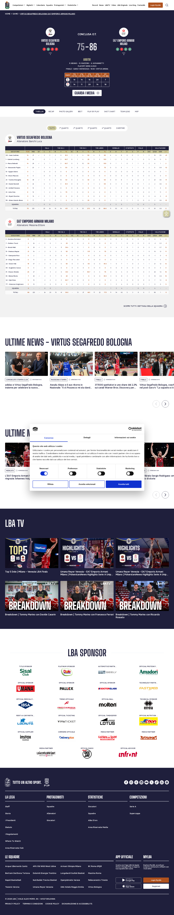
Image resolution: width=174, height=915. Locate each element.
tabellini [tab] (39, 111)
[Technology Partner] (148, 688)
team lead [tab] (125, 111)
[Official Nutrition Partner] (148, 721)
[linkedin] (141, 782)
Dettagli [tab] (87, 437)
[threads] (136, 782)
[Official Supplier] (25, 737)
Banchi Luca (35, 141)
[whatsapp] (162, 782)
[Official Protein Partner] (148, 672)
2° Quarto (78, 128)
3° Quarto (92, 128)
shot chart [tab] (109, 111)
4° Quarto (106, 128)
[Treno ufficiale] (66, 705)
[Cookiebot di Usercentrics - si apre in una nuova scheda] (130, 429)
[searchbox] (87, 3)
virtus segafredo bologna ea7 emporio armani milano (47, 14)
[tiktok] (157, 782)
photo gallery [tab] (66, 111)
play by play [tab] (93, 111)
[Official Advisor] (128, 754)
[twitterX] (152, 782)
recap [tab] (51, 111)
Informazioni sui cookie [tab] (125, 437)
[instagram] (131, 782)
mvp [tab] (137, 111)
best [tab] (80, 111)
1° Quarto (63, 128)
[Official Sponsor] (25, 688)
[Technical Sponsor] (148, 705)
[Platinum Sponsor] (66, 672)
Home (7, 14)
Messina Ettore (37, 225)
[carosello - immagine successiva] (165, 403)
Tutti (52, 128)
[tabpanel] (87, 217)
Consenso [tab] (48, 438)
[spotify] (167, 782)
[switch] (72, 473)
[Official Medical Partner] (25, 705)
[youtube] (146, 782)
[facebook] (126, 782)
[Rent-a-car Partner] (25, 721)
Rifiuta (50, 484)
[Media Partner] (107, 737)
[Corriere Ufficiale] (66, 737)
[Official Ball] (107, 705)
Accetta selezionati (87, 484)
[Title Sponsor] (25, 672)
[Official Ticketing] (66, 721)
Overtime (120, 128)
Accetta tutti (123, 484)
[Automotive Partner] (107, 672)
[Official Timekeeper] (107, 721)
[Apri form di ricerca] (167, 5)
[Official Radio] (87, 754)
